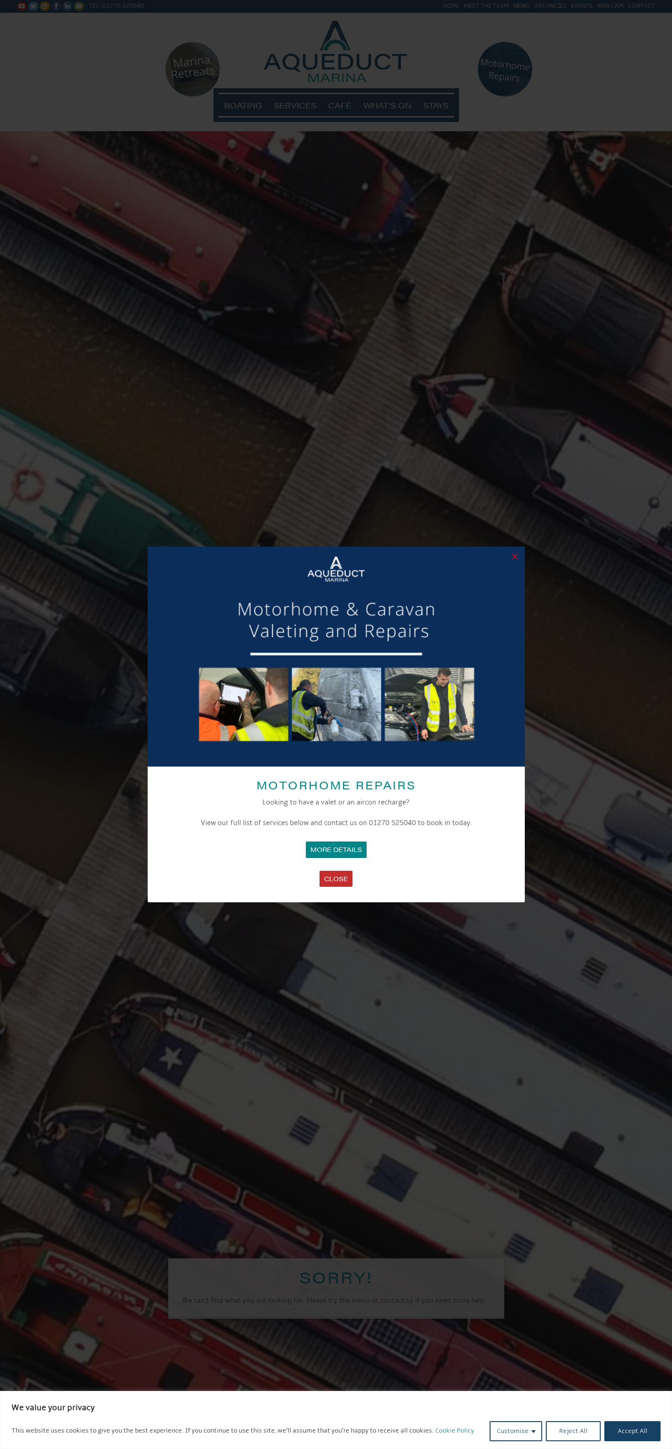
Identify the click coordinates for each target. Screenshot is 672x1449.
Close (336, 878)
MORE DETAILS (336, 849)
